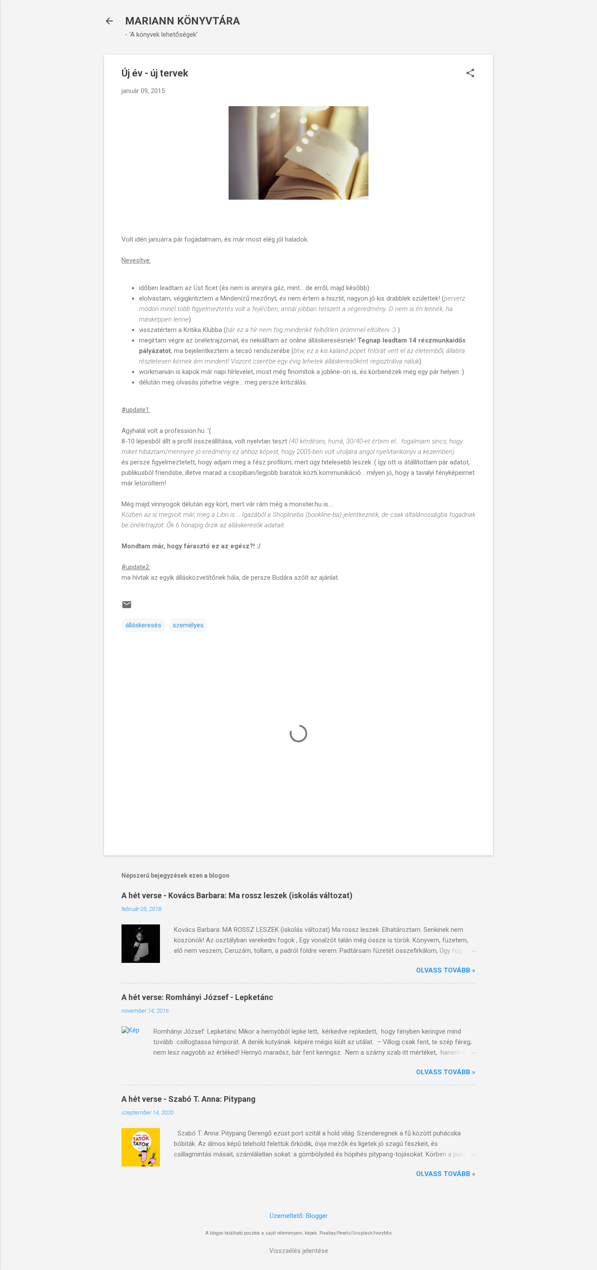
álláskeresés (143, 625)
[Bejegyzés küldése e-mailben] (126, 608)
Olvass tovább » (446, 970)
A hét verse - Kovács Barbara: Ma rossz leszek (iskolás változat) (237, 895)
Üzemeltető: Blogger (299, 1216)
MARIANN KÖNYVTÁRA (182, 21)
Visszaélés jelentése (298, 1251)
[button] (470, 74)
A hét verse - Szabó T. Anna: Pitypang (188, 1099)
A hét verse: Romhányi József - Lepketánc (197, 997)
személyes (188, 625)
